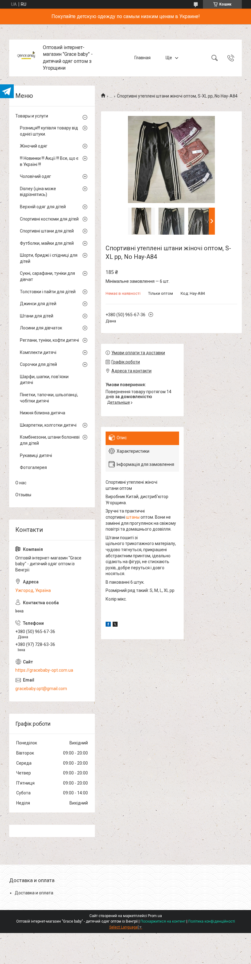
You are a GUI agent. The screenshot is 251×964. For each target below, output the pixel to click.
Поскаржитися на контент (162, 921)
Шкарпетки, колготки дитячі (48, 425)
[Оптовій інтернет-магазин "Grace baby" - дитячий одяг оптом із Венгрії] (26, 57)
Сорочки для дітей (38, 364)
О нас (20, 482)
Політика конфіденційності (211, 921)
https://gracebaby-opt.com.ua (44, 670)
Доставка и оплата (34, 892)
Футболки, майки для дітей (47, 243)
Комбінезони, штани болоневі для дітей (50, 440)
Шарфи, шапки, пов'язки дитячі (44, 379)
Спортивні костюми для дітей (49, 219)
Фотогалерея (33, 467)
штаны (133, 517)
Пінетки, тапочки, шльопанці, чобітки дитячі (49, 397)
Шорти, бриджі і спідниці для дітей (48, 258)
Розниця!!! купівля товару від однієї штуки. (49, 130)
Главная (142, 57)
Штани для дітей (36, 315)
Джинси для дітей (38, 303)
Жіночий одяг (33, 146)
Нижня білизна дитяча (42, 412)
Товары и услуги (31, 115)
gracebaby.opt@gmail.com (41, 688)
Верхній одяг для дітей (43, 206)
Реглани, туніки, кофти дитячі (49, 340)
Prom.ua (155, 916)
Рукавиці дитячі (36, 455)
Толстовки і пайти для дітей (48, 291)
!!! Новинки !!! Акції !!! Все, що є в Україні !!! (49, 161)
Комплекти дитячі (38, 352)
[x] (115, 625)
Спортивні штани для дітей (47, 231)
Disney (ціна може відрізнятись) (38, 191)
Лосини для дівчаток (41, 327)
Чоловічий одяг (35, 176)
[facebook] (108, 625)
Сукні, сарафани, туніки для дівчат (47, 276)
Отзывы (23, 494)
